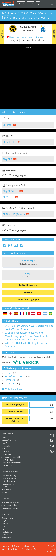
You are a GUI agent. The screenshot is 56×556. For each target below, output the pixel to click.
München (10, 383)
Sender (4, 492)
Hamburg (10, 380)
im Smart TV (6, 465)
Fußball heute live (28, 285)
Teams (4, 486)
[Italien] (28, 314)
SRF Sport (8, 197)
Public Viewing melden (11, 508)
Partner (4, 523)
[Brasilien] (51, 314)
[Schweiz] (39, 314)
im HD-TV (5, 451)
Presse (4, 529)
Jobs (3, 526)
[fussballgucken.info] (8, 3)
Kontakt (4, 534)
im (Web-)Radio (8, 460)
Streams (28, 292)
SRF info (7, 124)
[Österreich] (33, 314)
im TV (3, 448)
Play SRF (7, 159)
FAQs (3, 520)
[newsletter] (51, 447)
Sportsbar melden (9, 505)
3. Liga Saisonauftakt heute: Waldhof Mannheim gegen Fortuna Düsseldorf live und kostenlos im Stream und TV (27, 336)
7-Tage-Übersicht (8, 440)
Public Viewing (7, 484)
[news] (51, 436)
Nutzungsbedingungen (24, 546)
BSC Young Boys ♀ (15, 404)
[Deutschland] (5, 314)
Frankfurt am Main (15, 376)
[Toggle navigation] (52, 3)
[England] (10, 314)
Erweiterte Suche (8, 478)
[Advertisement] (28, 77)
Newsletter (6, 537)
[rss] (51, 441)
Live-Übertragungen (10, 475)
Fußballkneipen (8, 481)
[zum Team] (12, 28)
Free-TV (21, 3)
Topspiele (5, 446)
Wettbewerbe (7, 489)
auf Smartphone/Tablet (11, 457)
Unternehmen (7, 518)
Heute (30, 3)
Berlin (8, 373)
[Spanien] (16, 314)
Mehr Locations (13, 389)
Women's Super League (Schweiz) (28, 37)
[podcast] (51, 452)
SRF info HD (9, 142)
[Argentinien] (45, 314)
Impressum (6, 546)
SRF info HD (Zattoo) (14, 214)
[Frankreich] (22, 314)
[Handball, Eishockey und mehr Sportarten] (26, 362)
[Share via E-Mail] (15, 246)
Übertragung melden (10, 502)
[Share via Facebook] (4, 246)
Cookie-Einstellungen (24, 549)
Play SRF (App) (10, 191)
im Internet (6, 454)
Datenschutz (6, 549)
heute (3, 437)
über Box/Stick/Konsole (11, 462)
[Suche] (38, 3)
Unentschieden (15, 411)
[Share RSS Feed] (21, 246)
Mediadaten (6, 532)
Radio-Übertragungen (28, 299)
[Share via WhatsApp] (10, 246)
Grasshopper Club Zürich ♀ (15, 420)
